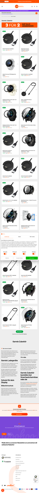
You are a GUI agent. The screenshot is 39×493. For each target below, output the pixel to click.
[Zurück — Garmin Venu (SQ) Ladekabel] (21, 265)
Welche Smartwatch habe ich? (7, 13)
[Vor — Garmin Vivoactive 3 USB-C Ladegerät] (17, 315)
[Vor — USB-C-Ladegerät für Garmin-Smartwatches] (36, 89)
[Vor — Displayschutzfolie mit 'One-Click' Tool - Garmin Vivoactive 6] (17, 115)
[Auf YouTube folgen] (5, 485)
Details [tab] (19, 236)
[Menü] (37, 475)
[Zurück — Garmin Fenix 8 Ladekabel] (3, 166)
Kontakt (17, 468)
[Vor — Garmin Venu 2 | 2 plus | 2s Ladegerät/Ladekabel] (17, 140)
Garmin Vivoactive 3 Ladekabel (8, 48)
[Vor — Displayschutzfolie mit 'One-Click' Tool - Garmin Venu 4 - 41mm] (17, 89)
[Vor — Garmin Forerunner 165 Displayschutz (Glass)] (17, 64)
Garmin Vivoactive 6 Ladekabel (26, 175)
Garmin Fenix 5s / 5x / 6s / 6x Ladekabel (10, 200)
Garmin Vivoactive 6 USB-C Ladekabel (9, 275)
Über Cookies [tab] (32, 236)
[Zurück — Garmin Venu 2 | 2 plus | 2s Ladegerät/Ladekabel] (3, 140)
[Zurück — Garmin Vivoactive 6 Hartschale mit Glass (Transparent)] (3, 215)
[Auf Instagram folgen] (2, 485)
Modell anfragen (18, 472)
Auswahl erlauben (19, 258)
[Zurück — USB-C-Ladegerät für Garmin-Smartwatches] (21, 89)
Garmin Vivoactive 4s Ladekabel (26, 74)
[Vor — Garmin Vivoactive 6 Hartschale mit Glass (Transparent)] (17, 215)
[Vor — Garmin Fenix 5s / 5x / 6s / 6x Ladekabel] (17, 190)
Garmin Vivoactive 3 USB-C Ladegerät (9, 324)
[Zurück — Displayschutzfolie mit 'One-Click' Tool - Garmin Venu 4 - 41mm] (3, 89)
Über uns (17, 466)
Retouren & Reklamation (20, 463)
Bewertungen (18, 474)
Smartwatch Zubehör (7, 16)
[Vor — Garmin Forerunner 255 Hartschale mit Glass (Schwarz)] (36, 289)
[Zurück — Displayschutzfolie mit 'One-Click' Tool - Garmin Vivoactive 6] (3, 115)
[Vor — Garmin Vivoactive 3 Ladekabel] (17, 38)
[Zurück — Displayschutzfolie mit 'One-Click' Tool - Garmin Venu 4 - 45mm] (21, 140)
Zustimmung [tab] (7, 236)
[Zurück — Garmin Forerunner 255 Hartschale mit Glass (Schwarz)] (21, 289)
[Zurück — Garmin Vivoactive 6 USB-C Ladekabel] (3, 265)
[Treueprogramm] (2, 490)
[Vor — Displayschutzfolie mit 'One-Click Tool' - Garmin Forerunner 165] (36, 215)
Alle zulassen (32, 258)
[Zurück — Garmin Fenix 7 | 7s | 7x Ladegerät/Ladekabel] (21, 38)
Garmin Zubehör (13, 16)
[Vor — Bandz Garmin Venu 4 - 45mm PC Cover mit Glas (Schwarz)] (36, 190)
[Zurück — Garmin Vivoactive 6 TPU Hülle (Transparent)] (21, 315)
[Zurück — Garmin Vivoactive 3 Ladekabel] (3, 38)
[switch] (14, 254)
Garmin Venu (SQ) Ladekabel (26, 275)
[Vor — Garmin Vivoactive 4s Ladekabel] (36, 64)
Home (2, 16)
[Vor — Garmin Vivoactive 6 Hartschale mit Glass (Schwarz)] (36, 115)
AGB (16, 476)
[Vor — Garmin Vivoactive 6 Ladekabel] (36, 166)
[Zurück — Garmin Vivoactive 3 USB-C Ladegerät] (3, 315)
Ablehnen (7, 258)
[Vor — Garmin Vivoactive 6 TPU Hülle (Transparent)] (36, 315)
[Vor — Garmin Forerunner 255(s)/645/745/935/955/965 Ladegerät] (17, 289)
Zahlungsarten (18, 465)
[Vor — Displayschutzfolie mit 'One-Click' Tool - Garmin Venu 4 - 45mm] (36, 140)
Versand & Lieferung (19, 461)
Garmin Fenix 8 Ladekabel (7, 175)
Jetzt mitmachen (19, 414)
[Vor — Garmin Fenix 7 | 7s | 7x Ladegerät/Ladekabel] (36, 38)
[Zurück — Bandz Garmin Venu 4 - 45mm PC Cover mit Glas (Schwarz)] (21, 190)
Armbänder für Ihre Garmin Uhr (31, 383)
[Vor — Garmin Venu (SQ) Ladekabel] (36, 265)
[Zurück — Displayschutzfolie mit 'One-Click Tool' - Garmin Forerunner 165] (21, 215)
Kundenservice (18, 457)
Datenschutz (18, 478)
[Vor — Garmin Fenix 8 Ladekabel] (17, 166)
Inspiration (18, 459)
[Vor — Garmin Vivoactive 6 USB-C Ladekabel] (17, 265)
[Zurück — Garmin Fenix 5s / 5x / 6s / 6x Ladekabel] (3, 190)
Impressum (18, 480)
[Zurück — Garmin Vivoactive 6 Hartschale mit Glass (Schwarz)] (21, 115)
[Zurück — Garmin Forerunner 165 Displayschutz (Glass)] (3, 64)
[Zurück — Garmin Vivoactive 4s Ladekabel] (21, 64)
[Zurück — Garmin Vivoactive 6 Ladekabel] (21, 166)
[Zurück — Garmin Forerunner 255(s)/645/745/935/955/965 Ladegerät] (3, 289)
